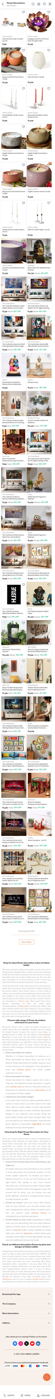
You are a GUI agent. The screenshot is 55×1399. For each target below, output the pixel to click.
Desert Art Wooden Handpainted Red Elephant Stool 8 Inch (37, 804)
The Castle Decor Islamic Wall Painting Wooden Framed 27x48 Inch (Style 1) (13, 728)
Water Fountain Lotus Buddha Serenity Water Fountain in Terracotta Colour (38, 728)
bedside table (16, 1316)
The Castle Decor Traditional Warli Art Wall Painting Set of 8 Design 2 (12, 995)
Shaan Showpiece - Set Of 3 (37, 840)
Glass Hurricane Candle (36, 77)
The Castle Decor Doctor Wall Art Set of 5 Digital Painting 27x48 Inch (39, 461)
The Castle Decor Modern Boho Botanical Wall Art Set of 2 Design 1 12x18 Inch (13, 422)
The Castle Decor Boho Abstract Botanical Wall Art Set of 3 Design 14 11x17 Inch (39, 575)
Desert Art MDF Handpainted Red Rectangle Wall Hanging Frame (12, 690)
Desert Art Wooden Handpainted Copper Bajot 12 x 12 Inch (13, 1033)
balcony (46, 1263)
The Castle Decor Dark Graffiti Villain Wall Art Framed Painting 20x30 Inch (39, 346)
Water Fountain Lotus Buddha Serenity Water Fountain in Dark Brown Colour (13, 1148)
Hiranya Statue (33, 382)
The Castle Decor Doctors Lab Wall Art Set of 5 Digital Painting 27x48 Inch (38, 308)
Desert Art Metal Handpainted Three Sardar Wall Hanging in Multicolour (38, 957)
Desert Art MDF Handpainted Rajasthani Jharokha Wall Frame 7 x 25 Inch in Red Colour (39, 1033)
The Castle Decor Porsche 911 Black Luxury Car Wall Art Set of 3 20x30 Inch (13, 919)
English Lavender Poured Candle (39, 191)
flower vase (24, 1230)
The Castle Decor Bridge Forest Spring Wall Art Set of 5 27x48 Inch (13, 575)
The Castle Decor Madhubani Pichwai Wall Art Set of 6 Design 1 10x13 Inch (39, 919)
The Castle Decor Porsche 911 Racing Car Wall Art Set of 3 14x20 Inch (13, 842)
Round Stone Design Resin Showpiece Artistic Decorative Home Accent (38, 995)
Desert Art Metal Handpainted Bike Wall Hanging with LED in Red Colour (38, 1109)
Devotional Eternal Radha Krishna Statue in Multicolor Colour (11, 384)
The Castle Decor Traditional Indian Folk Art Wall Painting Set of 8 (13, 766)
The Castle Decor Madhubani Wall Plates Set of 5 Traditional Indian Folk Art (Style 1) (38, 766)
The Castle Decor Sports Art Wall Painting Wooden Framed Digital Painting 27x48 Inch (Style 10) (13, 346)
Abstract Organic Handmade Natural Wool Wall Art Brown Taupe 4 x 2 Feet (38, 651)
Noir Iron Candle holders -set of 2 (39, 229)
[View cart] (50, 5)
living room (23, 1235)
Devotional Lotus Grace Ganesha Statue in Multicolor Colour (12, 1071)
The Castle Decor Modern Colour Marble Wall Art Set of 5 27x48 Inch (13, 308)
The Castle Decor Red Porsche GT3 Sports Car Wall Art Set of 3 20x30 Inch (13, 804)
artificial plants (24, 1299)
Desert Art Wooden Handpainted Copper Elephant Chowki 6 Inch (13, 461)
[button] (3, 4)
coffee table (39, 1319)
